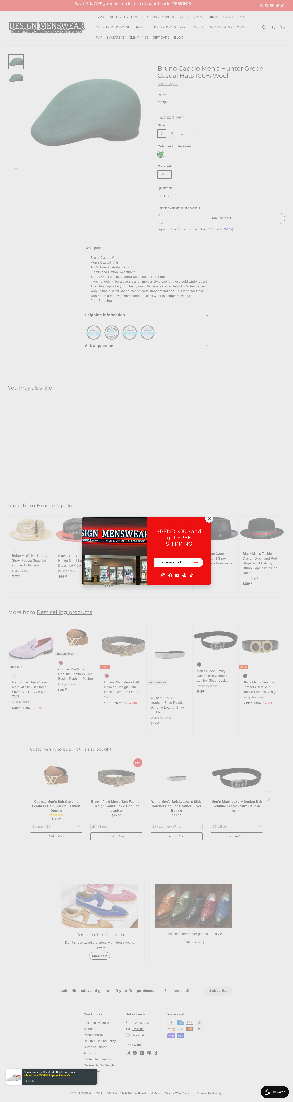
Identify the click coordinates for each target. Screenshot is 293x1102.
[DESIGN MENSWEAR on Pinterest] (184, 575)
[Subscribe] (196, 562)
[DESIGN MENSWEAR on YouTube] (177, 575)
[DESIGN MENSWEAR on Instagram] (163, 575)
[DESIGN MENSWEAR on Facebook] (170, 575)
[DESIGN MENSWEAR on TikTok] (191, 575)
